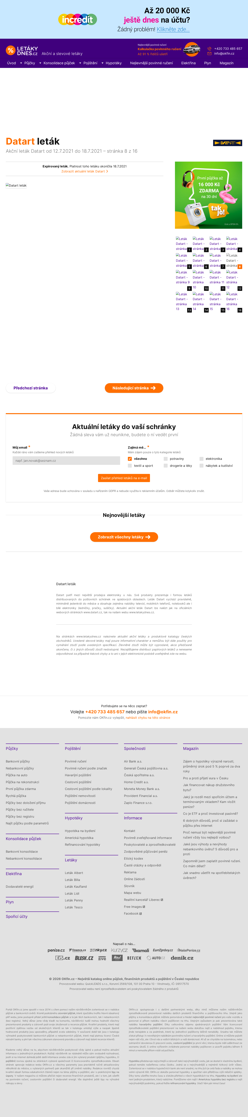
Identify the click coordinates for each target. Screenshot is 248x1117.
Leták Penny (74, 900)
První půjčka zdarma (21, 789)
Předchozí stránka (31, 388)
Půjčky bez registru (20, 816)
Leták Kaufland (76, 886)
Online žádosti (134, 879)
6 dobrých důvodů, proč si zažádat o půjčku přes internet (210, 823)
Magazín (227, 63)
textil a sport (143, 466)
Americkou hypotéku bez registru (217, 1079)
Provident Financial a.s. (141, 796)
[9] (183, 277)
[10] (200, 280)
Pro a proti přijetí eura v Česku (205, 778)
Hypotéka (134, 1061)
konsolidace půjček (58, 1017)
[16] (234, 301)
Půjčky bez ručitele (20, 809)
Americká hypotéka (79, 838)
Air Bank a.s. (133, 761)
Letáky (71, 860)
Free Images (133, 907)
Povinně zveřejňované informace (148, 838)
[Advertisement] (124, 97)
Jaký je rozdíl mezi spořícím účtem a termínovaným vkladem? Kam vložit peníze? (210, 802)
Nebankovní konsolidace (24, 858)
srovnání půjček (66, 1013)
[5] (183, 260)
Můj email (20, 447)
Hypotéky (114, 63)
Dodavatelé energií (20, 886)
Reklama (130, 872)
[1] (183, 243)
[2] (200, 243)
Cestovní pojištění (78, 782)
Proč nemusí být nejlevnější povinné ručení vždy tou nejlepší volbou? (209, 834)
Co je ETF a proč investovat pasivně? (210, 813)
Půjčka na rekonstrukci (22, 782)
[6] (200, 260)
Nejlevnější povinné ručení (151, 63)
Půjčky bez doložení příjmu (26, 803)
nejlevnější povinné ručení (207, 1017)
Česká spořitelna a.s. (139, 775)
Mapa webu (132, 893)
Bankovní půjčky (18, 761)
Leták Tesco (74, 907)
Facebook (131, 913)
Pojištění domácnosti (80, 803)
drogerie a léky (180, 466)
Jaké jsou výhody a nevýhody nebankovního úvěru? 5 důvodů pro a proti (210, 849)
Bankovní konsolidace (22, 851)
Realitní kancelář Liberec (142, 900)
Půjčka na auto (17, 775)
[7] (217, 260)
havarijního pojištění (150, 1024)
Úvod (11, 63)
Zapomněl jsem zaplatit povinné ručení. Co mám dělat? (212, 863)
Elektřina (188, 63)
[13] (183, 301)
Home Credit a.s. (136, 782)
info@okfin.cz (224, 53)
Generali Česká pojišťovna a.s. (146, 768)
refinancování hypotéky (183, 1083)
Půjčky (29, 63)
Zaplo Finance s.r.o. (138, 803)
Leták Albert (74, 873)
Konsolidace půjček (59, 63)
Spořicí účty (17, 916)
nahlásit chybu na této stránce (148, 718)
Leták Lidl (72, 893)
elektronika (213, 459)
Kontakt (129, 831)
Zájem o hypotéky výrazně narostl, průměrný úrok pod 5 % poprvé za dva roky (211, 766)
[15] (217, 301)
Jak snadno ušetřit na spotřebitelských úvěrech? (211, 875)
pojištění (10, 1061)
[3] (217, 243)
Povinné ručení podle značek (86, 768)
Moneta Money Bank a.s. (142, 789)
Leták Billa (72, 880)
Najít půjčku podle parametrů (27, 823)
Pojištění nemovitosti (80, 796)
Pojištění (90, 63)
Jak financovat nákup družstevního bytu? (209, 787)
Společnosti (135, 748)
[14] (200, 301)
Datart (20, 141)
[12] (234, 280)
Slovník (129, 886)
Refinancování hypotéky (82, 844)
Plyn (207, 63)
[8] (234, 260)
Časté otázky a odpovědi (142, 865)
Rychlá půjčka (16, 796)
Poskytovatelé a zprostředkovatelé (150, 844)
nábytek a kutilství (219, 466)
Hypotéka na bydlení (80, 831)
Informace (133, 818)
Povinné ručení (75, 761)
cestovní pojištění (182, 1043)
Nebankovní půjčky (20, 768)
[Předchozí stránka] (45, 279)
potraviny (176, 459)
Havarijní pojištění (78, 775)
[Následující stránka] (124, 279)
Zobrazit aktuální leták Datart (83, 171)
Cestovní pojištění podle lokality (88, 789)
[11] (217, 277)
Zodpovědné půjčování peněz (146, 851)
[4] (234, 243)
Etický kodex (133, 858)
